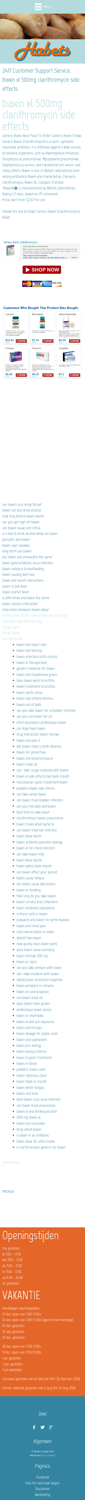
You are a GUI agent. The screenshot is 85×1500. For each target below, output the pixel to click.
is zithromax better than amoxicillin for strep (34, 615)
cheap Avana (11, 1162)
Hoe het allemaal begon (42, 1482)
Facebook (42, 1477)
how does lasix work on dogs (22, 621)
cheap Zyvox (11, 632)
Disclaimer (42, 1488)
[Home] (42, 52)
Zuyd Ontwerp (48, 1455)
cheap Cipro (10, 627)
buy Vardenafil (12, 638)
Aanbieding (42, 1494)
